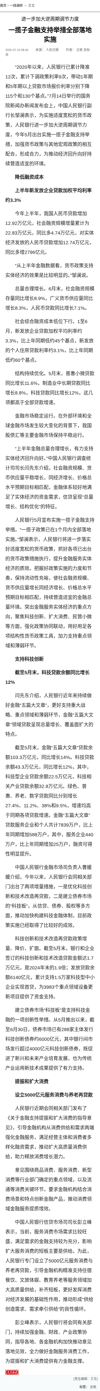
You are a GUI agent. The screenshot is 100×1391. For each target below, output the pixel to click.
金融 (93, 1387)
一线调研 (16, 6)
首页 (3, 6)
